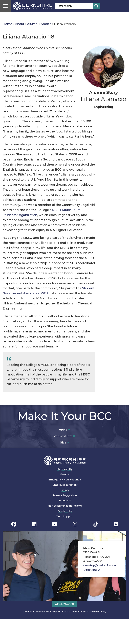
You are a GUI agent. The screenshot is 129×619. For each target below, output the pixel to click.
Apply (63, 429)
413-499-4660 (64, 604)
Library (65, 490)
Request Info (63, 436)
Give (63, 442)
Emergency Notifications (64, 479)
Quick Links (65, 511)
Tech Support (65, 516)
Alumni (32, 24)
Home (7, 24)
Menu (5, 6)
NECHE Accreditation (74, 611)
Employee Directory (64, 484)
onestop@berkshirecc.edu (101, 565)
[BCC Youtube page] (54, 524)
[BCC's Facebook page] (13, 524)
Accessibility (64, 469)
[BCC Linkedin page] (34, 524)
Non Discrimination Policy (64, 505)
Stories (46, 24)
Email (64, 474)
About (19, 24)
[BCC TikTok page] (95, 524)
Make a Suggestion (65, 495)
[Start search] (96, 6)
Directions (90, 569)
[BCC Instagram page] (75, 524)
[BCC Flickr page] (116, 524)
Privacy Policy (98, 611)
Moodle (64, 500)
